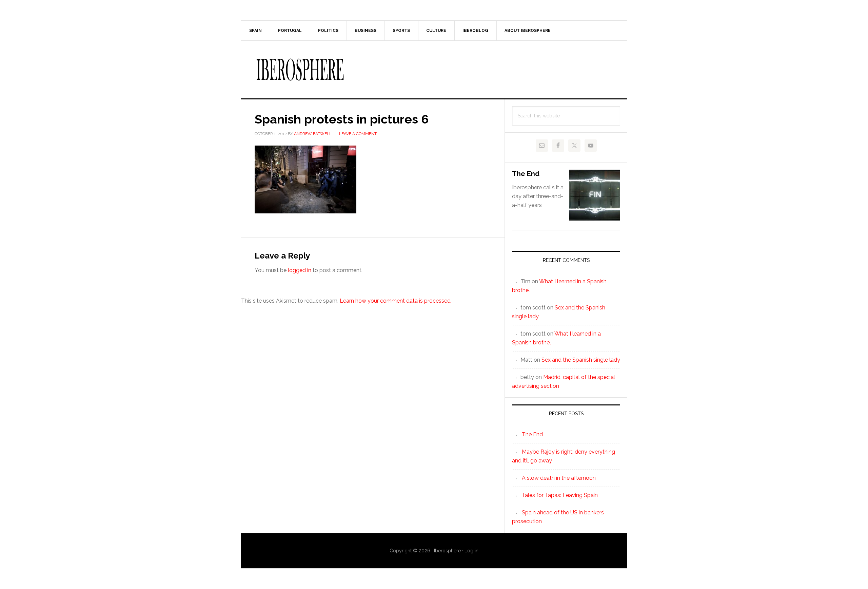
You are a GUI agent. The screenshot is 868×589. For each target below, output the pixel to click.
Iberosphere (434, 69)
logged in (299, 270)
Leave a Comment (358, 133)
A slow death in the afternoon (559, 478)
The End (525, 174)
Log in (471, 550)
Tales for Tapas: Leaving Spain (560, 495)
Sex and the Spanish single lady (580, 360)
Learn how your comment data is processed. (396, 301)
